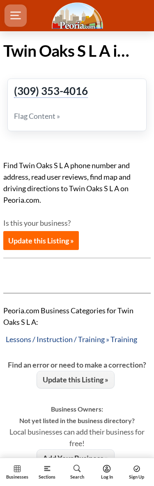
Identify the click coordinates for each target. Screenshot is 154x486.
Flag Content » (37, 115)
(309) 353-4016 (51, 91)
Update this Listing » (41, 240)
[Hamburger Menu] (16, 16)
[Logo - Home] (78, 15)
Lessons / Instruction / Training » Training (71, 339)
